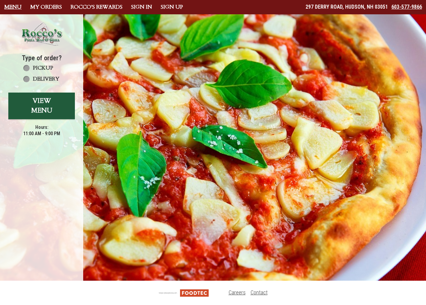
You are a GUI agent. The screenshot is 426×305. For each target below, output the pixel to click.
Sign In (141, 7)
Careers (237, 292)
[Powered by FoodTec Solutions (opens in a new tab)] (184, 292)
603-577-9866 (406, 7)
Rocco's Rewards (96, 7)
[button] (42, 34)
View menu (41, 105)
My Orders (46, 7)
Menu (13, 7)
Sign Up (172, 7)
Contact (259, 292)
